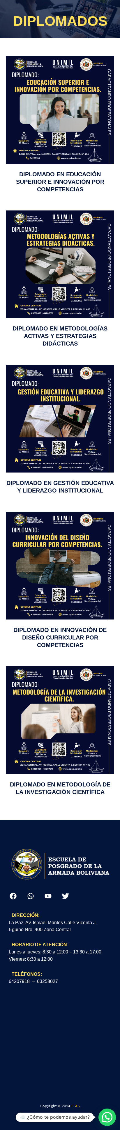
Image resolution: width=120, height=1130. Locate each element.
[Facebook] (13, 896)
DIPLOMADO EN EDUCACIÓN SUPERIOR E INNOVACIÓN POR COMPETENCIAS (60, 181)
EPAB (75, 1106)
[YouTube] (48, 896)
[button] (107, 1117)
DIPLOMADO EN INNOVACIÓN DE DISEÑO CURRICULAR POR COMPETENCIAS (60, 637)
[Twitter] (65, 896)
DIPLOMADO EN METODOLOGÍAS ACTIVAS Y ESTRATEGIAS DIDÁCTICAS (60, 336)
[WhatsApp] (30, 896)
